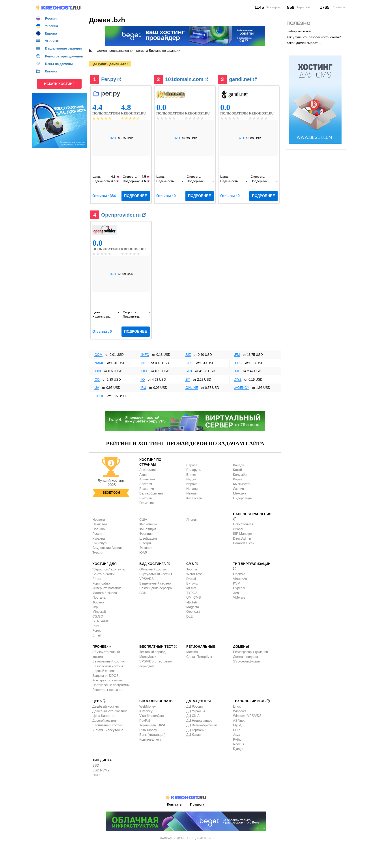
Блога (96, 579)
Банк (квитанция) (152, 734)
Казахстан (194, 498)
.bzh (112, 138)
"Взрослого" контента (108, 569)
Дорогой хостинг (104, 720)
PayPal (144, 720)
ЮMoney (146, 711)
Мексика (239, 493)
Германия (146, 503)
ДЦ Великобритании (201, 725)
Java (236, 734)
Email (96, 635)
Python (238, 739)
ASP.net (239, 720)
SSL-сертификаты (247, 661)
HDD (96, 775)
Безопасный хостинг (107, 666)
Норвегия (99, 519)
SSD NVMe (100, 770)
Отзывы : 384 (104, 196)
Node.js (238, 744)
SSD (95, 765)
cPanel (238, 529)
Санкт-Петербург (199, 657)
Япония (192, 519)
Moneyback (147, 657)
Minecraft (99, 611)
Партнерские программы (111, 685)
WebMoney (147, 706)
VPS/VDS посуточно (107, 730)
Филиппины (148, 524)
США (143, 519)
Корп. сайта (101, 583)
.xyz (237, 379)
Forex (96, 630)
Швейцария (148, 538)
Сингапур (99, 543)
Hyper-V (239, 588)
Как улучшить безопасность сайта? (313, 37)
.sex (188, 371)
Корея (237, 479)
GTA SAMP (100, 621)
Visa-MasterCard (151, 716)
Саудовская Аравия (107, 548)
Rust (95, 626)
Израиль (192, 484)
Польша (98, 529)
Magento (192, 607)
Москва (192, 652)
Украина (98, 538)
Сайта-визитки (103, 574)
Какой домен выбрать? (303, 43)
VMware (239, 597)
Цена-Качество (103, 716)
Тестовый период (152, 652)
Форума (98, 602)
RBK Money (148, 730)
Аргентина (147, 479)
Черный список (103, 671)
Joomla (191, 569)
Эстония (145, 548)
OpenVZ (239, 574)
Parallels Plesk (243, 543)
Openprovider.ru (121, 215)
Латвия (238, 489)
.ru (143, 387)
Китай (237, 470)
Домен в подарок (246, 657)
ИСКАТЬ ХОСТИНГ (59, 84)
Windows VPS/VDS (247, 716)
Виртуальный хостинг (155, 574)
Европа (191, 465)
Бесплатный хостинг (107, 725)
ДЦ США (193, 716)
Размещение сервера (155, 588)
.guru (99, 396)
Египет (191, 474)
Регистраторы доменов (250, 652)
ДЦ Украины (195, 711)
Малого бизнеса (104, 593)
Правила (197, 804)
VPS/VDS (146, 579)
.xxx (97, 371)
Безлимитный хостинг (108, 661)
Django (238, 749)
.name (99, 363)
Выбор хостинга (298, 31)
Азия (143, 474)
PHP (236, 730)
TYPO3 (191, 593)
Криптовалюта (150, 739)
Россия (97, 533)
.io (142, 379)
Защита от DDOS (105, 675)
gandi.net (241, 79)
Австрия (145, 484)
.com (98, 354)
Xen (236, 593)
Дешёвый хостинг (105, 706)
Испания (192, 489)
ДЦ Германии (196, 730)
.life (144, 371)
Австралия (147, 470)
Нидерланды (242, 498)
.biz (188, 354)
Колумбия (240, 474)
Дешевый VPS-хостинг (109, 711)
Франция (146, 533)
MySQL (238, 725)
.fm (237, 354)
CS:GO (97, 616)
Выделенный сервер (155, 583)
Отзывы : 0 (166, 196)
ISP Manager (242, 533)
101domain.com (185, 79)
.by (187, 379)
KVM (236, 583)
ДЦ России (194, 706)
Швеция (145, 543)
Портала (98, 597)
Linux (237, 706)
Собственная (243, 524)
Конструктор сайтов (107, 680)
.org (189, 363)
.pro (238, 363)
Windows (239, 711)
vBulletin (192, 602)
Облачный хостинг (153, 569)
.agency (241, 387)
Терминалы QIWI (152, 725)
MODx (191, 588)
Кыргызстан (242, 484)
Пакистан (99, 524)
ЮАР (143, 552)
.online (191, 387)
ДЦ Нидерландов (199, 720)
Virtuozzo (240, 579)
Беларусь (193, 470)
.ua (96, 387)
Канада (238, 465)
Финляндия (147, 529)
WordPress (194, 574)
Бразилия (146, 489)
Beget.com (111, 492)
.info (144, 354)
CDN (143, 593)
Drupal (191, 579)
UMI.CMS (193, 597)
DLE (189, 616)
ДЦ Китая (193, 734)
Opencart (193, 611)
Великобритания (151, 493)
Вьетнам (145, 498)
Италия (192, 493)
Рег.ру (109, 79)
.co (97, 379)
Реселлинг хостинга (107, 690)
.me (237, 371)
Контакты (175, 804)
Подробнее (135, 196)
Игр (95, 607)
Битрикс (192, 583)
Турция (97, 552)
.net (144, 363)
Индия (191, 479)
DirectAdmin (242, 538)
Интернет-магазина (106, 588)
